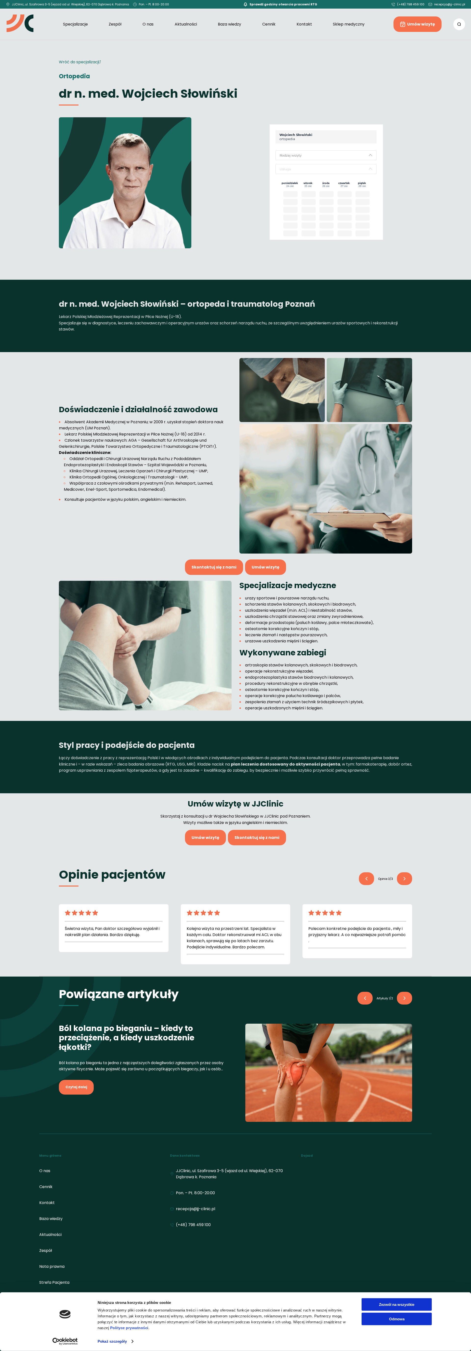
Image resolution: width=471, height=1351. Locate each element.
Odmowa (397, 1319)
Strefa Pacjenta (54, 1282)
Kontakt (304, 24)
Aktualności (186, 24)
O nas (148, 24)
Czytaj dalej (76, 1087)
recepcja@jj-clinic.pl (449, 4)
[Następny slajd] (366, 878)
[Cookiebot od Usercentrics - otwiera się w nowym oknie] (65, 1341)
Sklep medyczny (349, 24)
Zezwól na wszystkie (396, 1304)
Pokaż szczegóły (112, 1341)
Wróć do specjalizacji (79, 62)
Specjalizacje (75, 24)
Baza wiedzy (229, 24)
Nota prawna (52, 1266)
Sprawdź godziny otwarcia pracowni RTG (283, 4)
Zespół (115, 24)
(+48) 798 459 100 (410, 4)
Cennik (268, 24)
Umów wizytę (421, 24)
